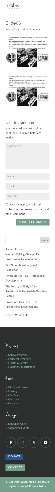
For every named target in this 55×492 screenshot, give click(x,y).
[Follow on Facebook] (11, 442)
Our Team (14, 395)
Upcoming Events (18, 428)
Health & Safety (18, 363)
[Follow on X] (34, 442)
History (12, 391)
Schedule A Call (17, 424)
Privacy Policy (37, 486)
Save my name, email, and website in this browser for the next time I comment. (27, 209)
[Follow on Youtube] (45, 442)
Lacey (11, 29)
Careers (13, 403)
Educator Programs (19, 359)
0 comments (35, 29)
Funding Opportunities (21, 367)
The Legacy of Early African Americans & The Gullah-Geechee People (26, 291)
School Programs (18, 355)
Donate (14, 456)
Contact (15, 467)
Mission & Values (18, 387)
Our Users (14, 399)
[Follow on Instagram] (22, 442)
